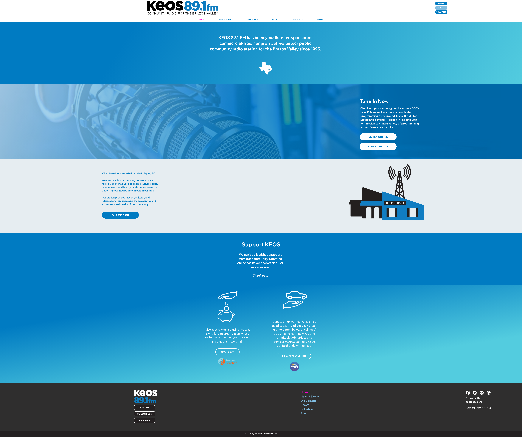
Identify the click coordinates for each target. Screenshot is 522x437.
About (304, 413)
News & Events (310, 396)
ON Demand (309, 400)
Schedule (307, 409)
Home (304, 392)
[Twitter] (475, 393)
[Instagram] (489, 393)
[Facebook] (468, 393)
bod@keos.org (474, 401)
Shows (305, 405)
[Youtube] (482, 393)
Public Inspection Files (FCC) (478, 408)
